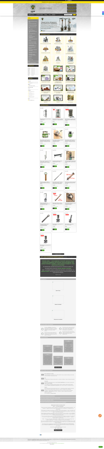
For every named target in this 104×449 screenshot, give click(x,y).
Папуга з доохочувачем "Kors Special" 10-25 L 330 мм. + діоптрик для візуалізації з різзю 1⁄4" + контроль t (45, 162)
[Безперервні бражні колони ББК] (46, 48)
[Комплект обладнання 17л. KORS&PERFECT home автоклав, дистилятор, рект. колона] (45, 197)
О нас (50, 14)
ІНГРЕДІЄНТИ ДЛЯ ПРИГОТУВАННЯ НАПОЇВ (58, 82)
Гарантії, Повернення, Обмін (32, 62)
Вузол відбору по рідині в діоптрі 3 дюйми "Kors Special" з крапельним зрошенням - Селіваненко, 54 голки (45, 141)
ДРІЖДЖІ (58, 72)
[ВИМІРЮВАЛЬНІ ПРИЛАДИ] (70, 68)
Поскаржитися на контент (55, 443)
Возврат (45, 14)
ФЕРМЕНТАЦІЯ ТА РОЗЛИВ (32, 43)
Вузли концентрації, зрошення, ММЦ (46, 43)
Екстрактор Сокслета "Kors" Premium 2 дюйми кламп (45, 119)
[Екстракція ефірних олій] (46, 58)
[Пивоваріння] (58, 58)
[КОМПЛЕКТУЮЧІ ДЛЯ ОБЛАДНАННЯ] (70, 58)
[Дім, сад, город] (70, 97)
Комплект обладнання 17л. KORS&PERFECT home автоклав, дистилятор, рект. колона (45, 204)
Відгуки (29, 61)
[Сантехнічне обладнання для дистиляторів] (58, 87)
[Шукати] (74, 14)
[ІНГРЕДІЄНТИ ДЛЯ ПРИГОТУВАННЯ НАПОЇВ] (58, 77)
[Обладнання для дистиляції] (58, 39)
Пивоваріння (30, 35)
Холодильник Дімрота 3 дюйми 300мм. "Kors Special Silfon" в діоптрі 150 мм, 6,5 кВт (70, 162)
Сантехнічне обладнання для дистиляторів (58, 92)
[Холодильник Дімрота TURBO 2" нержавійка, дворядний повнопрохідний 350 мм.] (45, 218)
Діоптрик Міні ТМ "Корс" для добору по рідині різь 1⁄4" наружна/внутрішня (58, 119)
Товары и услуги (31, 14)
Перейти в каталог (58, 274)
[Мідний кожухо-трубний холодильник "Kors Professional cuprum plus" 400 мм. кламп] (70, 176)
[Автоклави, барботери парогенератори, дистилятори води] (70, 48)
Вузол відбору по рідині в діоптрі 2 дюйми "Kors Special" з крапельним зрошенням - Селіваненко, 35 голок (70, 141)
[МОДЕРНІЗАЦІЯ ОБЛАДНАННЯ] (46, 68)
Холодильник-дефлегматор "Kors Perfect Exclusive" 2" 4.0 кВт (57, 161)
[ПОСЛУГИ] (58, 97)
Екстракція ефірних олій (32, 33)
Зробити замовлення (58, 367)
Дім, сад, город (31, 59)
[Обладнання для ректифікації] (70, 39)
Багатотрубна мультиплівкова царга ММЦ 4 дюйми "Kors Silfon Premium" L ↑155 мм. (70, 120)
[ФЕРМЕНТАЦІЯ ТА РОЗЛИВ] (46, 77)
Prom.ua (56, 442)
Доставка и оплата (40, 14)
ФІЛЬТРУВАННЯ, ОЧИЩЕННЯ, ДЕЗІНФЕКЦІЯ (45, 92)
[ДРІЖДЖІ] (58, 68)
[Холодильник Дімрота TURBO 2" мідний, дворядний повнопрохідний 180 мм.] (45, 176)
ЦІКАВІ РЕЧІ (30, 56)
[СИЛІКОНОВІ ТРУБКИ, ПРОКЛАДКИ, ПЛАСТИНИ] (70, 87)
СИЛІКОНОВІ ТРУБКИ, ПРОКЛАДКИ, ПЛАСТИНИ (70, 92)
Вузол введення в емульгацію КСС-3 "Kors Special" (45, 245)
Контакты (53, 14)
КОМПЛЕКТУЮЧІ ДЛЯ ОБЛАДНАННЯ (70, 63)
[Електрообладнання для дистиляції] (70, 77)
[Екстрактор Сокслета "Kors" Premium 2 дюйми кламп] (45, 113)
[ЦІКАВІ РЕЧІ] (46, 97)
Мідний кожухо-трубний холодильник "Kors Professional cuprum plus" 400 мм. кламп (70, 183)
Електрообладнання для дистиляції (32, 48)
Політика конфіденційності (61, 443)
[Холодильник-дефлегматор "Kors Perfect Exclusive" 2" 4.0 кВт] (58, 155)
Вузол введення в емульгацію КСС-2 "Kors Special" (58, 224)
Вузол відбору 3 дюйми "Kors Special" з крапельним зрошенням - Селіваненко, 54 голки (70, 204)
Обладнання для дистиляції (58, 43)
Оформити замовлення (58, 430)
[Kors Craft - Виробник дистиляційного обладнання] (33, 8)
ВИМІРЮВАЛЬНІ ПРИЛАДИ (71, 72)
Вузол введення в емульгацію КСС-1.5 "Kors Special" (69, 224)
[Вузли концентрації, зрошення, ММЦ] (46, 39)
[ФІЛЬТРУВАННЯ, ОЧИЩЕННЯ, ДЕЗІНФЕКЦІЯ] (46, 87)
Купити (43, 124)
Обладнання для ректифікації (70, 43)
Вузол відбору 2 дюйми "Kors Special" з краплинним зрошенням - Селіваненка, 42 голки (58, 141)
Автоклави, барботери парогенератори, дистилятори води (70, 53)
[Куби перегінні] (58, 48)
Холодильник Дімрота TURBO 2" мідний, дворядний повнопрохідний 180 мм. (45, 183)
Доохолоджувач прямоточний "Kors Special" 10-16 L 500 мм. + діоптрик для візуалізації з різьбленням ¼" (58, 183)
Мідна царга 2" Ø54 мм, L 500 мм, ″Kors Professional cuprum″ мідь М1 (57, 203)
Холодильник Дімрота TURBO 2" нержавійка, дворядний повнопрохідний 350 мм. (44, 225)
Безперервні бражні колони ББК (32, 27)
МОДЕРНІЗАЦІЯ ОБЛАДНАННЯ (45, 72)
